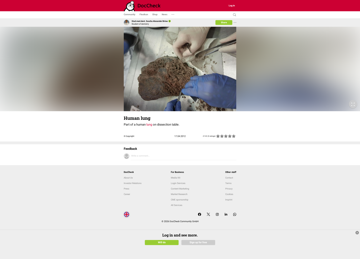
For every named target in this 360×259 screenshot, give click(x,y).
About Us (128, 177)
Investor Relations (132, 183)
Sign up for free (198, 242)
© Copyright (129, 136)
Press (126, 188)
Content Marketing (180, 188)
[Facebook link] (199, 214)
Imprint (228, 199)
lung (149, 124)
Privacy (229, 188)
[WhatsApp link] (234, 214)
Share (224, 22)
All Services (176, 205)
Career (127, 194)
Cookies (229, 194)
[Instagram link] (217, 214)
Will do (162, 242)
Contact (229, 177)
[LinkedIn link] (226, 214)
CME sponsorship (179, 199)
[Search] (233, 14)
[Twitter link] (208, 214)
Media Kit (175, 177)
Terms (228, 183)
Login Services (178, 183)
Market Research (179, 194)
